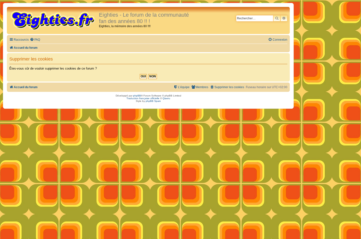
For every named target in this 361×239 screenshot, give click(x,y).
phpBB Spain (153, 101)
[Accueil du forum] (53, 20)
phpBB (137, 95)
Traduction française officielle (142, 98)
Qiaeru (166, 98)
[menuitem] (35, 39)
